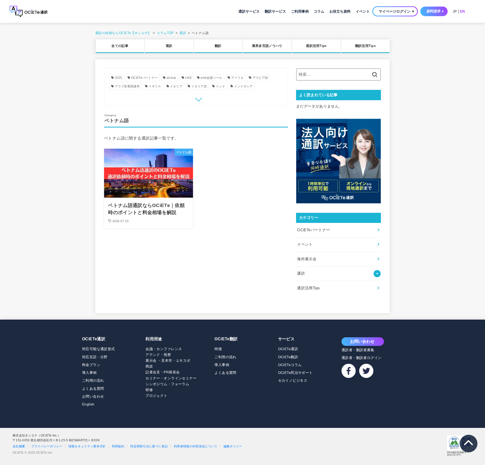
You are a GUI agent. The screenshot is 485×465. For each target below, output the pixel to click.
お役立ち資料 (340, 11)
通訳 (182, 33)
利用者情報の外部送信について (195, 446)
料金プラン (91, 365)
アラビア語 (260, 78)
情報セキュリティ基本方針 (87, 446)
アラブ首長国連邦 (127, 86)
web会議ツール (211, 78)
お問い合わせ (93, 396)
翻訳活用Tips (365, 46)
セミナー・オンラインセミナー (171, 378)
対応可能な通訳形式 (98, 349)
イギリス (155, 86)
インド (220, 86)
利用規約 (118, 446)
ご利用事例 (300, 11)
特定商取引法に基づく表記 (149, 446)
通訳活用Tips (316, 46)
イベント (363, 11)
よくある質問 (93, 388)
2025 (118, 78)
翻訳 (218, 46)
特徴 (218, 349)
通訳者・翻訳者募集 (358, 350)
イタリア (176, 86)
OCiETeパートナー (144, 78)
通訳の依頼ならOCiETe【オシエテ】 (123, 33)
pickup (171, 78)
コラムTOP (165, 33)
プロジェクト (156, 396)
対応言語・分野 (95, 357)
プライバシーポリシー (46, 446)
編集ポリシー (233, 446)
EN (462, 11)
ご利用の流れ (93, 380)
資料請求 (433, 11)
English (88, 404)
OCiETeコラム (290, 365)
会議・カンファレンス (164, 349)
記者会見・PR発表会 (163, 372)
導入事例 (89, 373)
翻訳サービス (275, 11)
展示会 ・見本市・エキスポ (168, 360)
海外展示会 (307, 259)
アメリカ (237, 78)
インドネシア (243, 86)
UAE (188, 78)
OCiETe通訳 (93, 339)
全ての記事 (119, 46)
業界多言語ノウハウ (267, 46)
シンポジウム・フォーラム (167, 384)
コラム (319, 11)
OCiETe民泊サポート (295, 373)
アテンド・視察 (158, 355)
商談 (149, 366)
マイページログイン (394, 11)
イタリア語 (199, 86)
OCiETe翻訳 (226, 339)
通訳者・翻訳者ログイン (362, 358)
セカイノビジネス (292, 380)
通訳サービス (249, 11)
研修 (149, 390)
